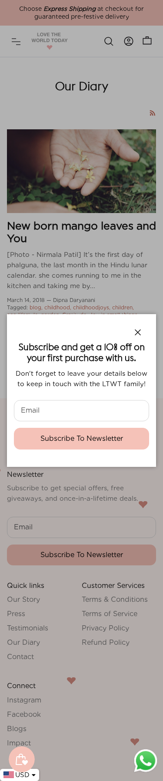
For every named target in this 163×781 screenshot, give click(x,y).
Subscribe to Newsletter (81, 438)
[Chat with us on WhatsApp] (146, 771)
